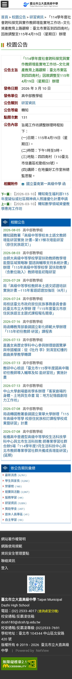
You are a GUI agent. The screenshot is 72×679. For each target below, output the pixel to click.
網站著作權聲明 (13, 539)
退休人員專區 (17, 514)
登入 (4, 568)
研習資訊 (15, 503)
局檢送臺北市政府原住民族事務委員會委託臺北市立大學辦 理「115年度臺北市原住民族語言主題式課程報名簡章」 (34, 308)
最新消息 (15, 475)
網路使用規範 (11, 546)
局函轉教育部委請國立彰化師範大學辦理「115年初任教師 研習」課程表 (34, 329)
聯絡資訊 (8, 561)
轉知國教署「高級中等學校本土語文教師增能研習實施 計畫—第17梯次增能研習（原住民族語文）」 (34, 240)
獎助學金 (14, 508)
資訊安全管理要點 (15, 553)
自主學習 (14, 520)
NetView (42, 650)
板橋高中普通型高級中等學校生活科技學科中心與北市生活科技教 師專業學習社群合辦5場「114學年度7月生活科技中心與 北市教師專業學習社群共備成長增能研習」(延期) (35, 446)
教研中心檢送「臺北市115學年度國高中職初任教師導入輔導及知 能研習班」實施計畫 (36, 373)
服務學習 (14, 497)
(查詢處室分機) (48, 611)
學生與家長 (17, 481)
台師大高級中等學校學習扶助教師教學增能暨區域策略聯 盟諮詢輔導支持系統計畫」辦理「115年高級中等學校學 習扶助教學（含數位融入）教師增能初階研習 (36, 265)
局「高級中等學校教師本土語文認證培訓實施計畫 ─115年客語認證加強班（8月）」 (36, 288)
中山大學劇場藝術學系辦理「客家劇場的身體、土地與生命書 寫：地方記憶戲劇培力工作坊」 (35, 396)
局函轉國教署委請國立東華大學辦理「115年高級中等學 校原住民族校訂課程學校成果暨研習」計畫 (36, 418)
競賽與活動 (17, 492)
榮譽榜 (13, 486)
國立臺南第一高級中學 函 (46, 184)
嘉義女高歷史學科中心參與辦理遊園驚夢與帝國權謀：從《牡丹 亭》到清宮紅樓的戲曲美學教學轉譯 (35, 350)
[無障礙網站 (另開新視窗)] (36, 663)
